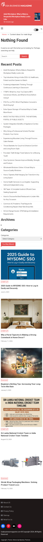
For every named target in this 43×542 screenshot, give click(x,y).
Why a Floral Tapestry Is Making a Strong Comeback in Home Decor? (18, 336)
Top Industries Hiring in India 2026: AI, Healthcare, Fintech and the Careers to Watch (21, 78)
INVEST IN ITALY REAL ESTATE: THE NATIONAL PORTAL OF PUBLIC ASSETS (20, 118)
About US (6, 503)
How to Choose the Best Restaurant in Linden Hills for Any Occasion (21, 198)
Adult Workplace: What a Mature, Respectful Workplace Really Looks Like (16, 16)
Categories (5, 235)
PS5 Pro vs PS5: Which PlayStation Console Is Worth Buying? (20, 103)
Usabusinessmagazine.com (11, 532)
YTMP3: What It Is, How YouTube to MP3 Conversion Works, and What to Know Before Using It (19, 95)
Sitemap (6, 515)
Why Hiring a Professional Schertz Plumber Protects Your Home (19, 132)
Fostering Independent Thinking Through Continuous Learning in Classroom (18, 86)
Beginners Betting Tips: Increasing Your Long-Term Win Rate (21, 385)
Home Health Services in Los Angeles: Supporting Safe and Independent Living (21, 183)
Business (4, 380)
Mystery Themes (24, 540)
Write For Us (7, 520)
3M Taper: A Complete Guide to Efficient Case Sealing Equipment (19, 190)
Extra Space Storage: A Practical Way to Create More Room (20, 110)
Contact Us (7, 507)
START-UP (4, 282)
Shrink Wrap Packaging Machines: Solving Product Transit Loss (19, 483)
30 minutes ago (8, 22)
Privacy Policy (8, 511)
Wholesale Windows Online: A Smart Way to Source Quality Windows (19, 169)
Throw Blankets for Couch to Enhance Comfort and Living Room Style (20, 147)
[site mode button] (36, 30)
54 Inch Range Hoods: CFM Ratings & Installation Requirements (21, 212)
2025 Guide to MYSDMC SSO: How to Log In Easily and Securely (19, 287)
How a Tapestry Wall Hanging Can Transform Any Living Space (21, 176)
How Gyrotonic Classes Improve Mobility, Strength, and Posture (21, 161)
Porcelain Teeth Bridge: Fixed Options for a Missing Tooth (21, 154)
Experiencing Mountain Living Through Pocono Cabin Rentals (20, 139)
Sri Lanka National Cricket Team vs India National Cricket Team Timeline (18, 434)
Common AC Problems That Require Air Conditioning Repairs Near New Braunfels (18, 205)
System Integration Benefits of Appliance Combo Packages (20, 125)
